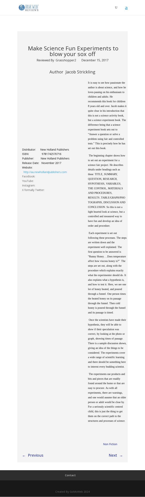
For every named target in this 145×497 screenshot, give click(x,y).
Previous (35, 455)
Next (113, 455)
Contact (70, 475)
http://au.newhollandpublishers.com (45, 172)
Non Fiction (110, 444)
